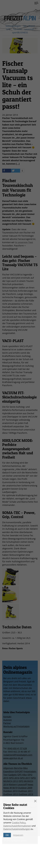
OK (7, 835)
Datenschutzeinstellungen (16, 829)
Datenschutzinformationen (17, 825)
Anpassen (18, 835)
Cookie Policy (19, 822)
